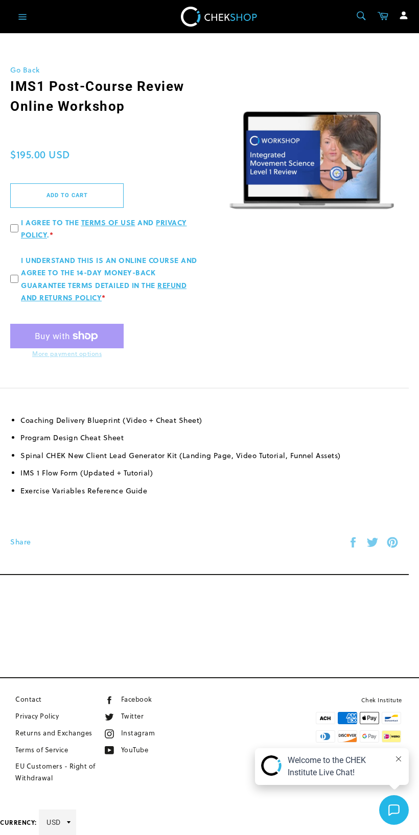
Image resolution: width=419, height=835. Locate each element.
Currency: (18, 822)
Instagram (154, 732)
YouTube (147, 749)
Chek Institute (381, 700)
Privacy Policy (37, 716)
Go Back (25, 70)
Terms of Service (41, 749)
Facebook (151, 699)
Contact (28, 699)
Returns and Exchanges (53, 732)
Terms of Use (108, 222)
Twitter (142, 716)
